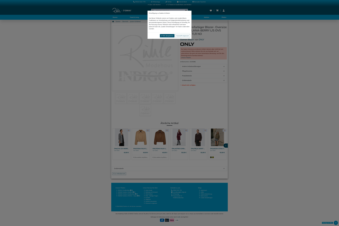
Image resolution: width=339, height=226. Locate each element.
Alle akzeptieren (167, 36)
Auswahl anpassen (182, 36)
